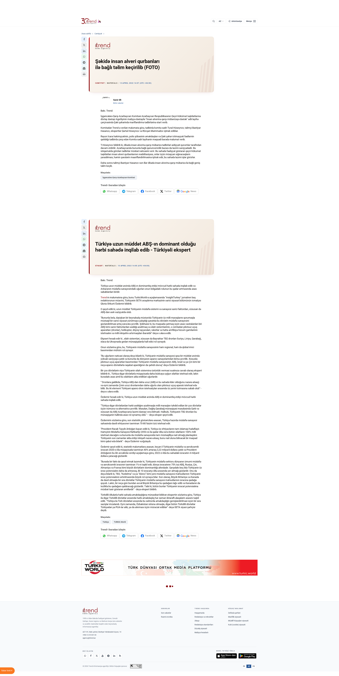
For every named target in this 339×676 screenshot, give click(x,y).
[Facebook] (90, 656)
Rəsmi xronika (167, 617)
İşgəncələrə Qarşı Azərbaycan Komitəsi (119, 177)
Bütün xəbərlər (118, 103)
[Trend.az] (91, 21)
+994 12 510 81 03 (89, 635)
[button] (84, 39)
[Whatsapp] (85, 656)
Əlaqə (197, 621)
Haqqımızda (199, 613)
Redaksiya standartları (204, 625)
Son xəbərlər (166, 613)
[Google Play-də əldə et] (247, 656)
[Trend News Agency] (90, 611)
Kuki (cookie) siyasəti (236, 625)
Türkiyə (106, 522)
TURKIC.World (120, 522)
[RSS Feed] (120, 656)
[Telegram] (108, 656)
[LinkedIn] (114, 656)
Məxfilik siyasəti (234, 617)
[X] (96, 656)
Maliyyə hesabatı (201, 632)
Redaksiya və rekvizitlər (204, 617)
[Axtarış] (213, 21)
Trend (104, 297)
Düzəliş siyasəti (201, 628)
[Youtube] (102, 656)
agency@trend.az (89, 638)
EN (244, 666)
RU (254, 666)
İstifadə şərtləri (234, 613)
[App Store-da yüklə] (226, 656)
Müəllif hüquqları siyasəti (238, 621)
